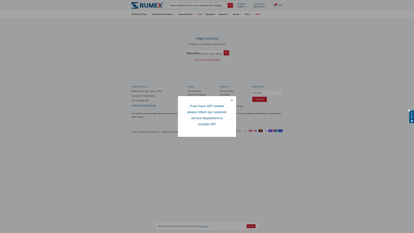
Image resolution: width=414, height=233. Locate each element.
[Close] (232, 100)
